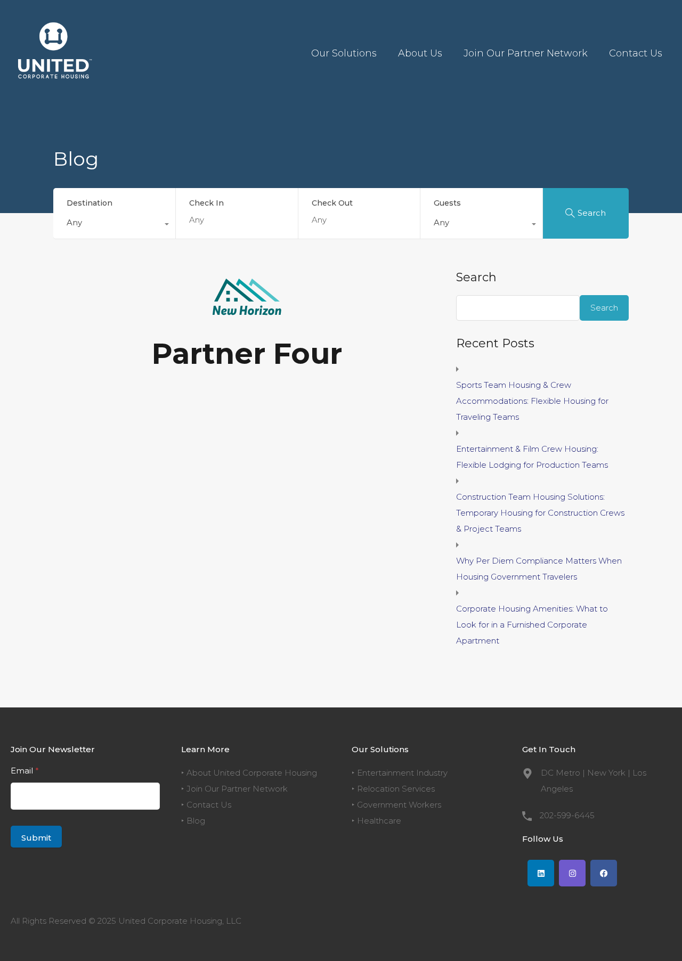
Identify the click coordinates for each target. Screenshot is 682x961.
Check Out (332, 203)
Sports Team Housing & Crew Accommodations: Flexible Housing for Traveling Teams (532, 401)
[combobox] (114, 225)
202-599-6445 (567, 815)
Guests (447, 203)
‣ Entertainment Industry (400, 773)
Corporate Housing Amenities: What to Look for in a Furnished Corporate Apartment (532, 625)
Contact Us (635, 53)
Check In (206, 203)
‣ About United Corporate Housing (249, 773)
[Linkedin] (540, 873)
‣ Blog (193, 821)
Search (476, 277)
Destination (89, 203)
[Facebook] (603, 873)
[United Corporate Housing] (53, 91)
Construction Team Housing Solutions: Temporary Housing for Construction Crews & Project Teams (540, 513)
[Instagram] (572, 873)
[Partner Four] (247, 310)
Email (25, 770)
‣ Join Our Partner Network (234, 789)
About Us (420, 53)
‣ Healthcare (376, 821)
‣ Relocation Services (393, 789)
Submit (36, 838)
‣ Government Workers (396, 805)
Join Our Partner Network (526, 53)
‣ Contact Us (206, 805)
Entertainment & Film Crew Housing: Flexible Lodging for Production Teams (532, 457)
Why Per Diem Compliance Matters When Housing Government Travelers (539, 569)
